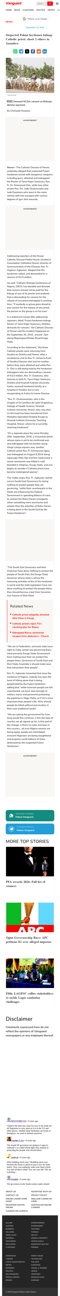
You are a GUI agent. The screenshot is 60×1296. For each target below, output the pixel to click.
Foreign (34, 1232)
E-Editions (28, 10)
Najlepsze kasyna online (15, 1206)
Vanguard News (13, 3)
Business (10, 1229)
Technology (36, 1259)
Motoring (10, 1268)
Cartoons (35, 1265)
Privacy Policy (39, 1195)
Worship (35, 1280)
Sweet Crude (37, 1256)
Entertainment (38, 1223)
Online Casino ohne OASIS (16, 1200)
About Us (11, 1191)
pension (34, 1247)
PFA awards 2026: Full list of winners (25, 883)
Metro (51, 10)
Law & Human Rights (15, 1262)
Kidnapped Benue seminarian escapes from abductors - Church (30, 634)
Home (9, 10)
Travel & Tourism (39, 1268)
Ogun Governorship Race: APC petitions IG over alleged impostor (28, 939)
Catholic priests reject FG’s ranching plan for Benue (27, 625)
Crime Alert (11, 1235)
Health (34, 1235)
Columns (10, 1232)
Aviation (9, 1226)
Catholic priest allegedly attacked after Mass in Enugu (30, 616)
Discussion (11, 1241)
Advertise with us (41, 1191)
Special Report (13, 1277)
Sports (9, 1280)
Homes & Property (39, 1238)
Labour (9, 1259)
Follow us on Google (37, 18)
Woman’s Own (37, 1277)
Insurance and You (40, 1244)
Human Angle (37, 1241)
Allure (9, 1223)
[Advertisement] (30, 139)
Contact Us (12, 1195)
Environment (37, 1226)
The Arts (35, 1262)
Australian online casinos (41, 1206)
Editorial (10, 1238)
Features (35, 1229)
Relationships (12, 1274)
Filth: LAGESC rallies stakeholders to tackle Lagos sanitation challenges (29, 997)
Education (10, 1244)
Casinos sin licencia (17, 1211)
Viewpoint (35, 1274)
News (17, 10)
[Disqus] (30, 1080)
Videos (34, 1271)
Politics (40, 10)
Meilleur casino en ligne (41, 1200)
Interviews (11, 1256)
